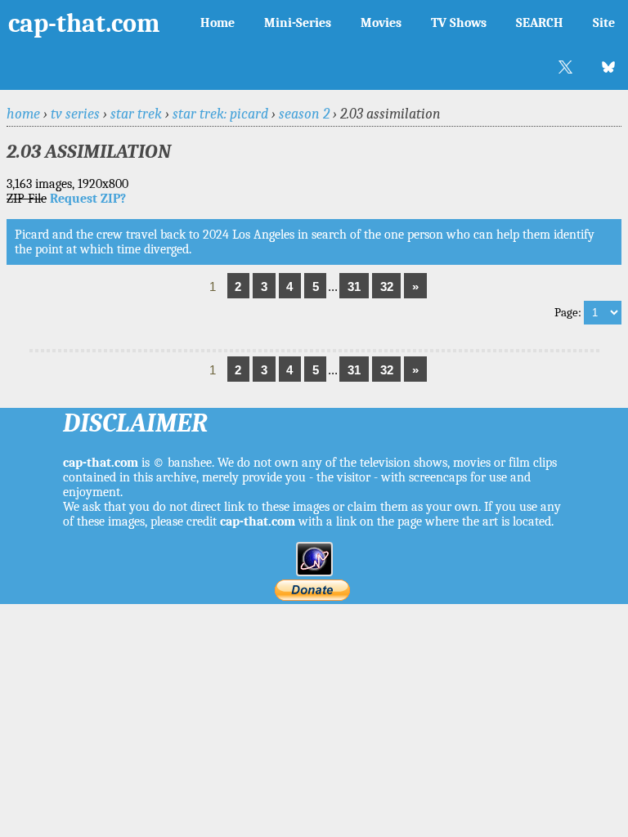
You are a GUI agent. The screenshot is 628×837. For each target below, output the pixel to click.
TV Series (75, 113)
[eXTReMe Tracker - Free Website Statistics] (314, 572)
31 (354, 286)
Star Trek (136, 113)
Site (604, 23)
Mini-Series (297, 23)
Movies (381, 23)
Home (217, 23)
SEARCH (539, 23)
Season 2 (304, 113)
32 (386, 286)
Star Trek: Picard (220, 113)
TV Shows (459, 23)
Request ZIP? (88, 198)
